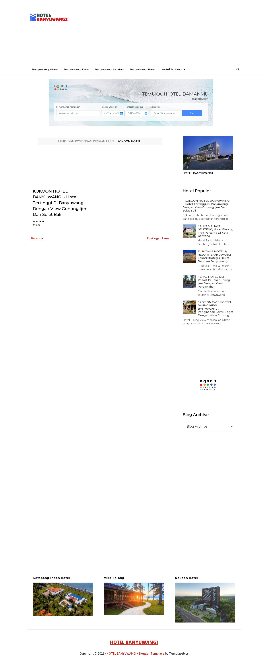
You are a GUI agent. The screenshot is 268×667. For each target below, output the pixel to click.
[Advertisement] (173, 35)
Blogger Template (151, 654)
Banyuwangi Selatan (109, 69)
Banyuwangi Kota (76, 69)
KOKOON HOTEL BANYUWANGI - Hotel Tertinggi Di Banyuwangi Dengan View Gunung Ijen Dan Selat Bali (60, 203)
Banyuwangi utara (45, 69)
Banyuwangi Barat (143, 69)
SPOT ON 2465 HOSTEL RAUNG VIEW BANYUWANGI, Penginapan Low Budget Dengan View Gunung (215, 308)
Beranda (37, 238)
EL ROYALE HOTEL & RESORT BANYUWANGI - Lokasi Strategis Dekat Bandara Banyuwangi (215, 256)
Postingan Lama (158, 238)
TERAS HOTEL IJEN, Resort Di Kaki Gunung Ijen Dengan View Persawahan (214, 281)
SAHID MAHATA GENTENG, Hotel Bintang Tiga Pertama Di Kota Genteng (215, 231)
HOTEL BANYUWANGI (134, 642)
